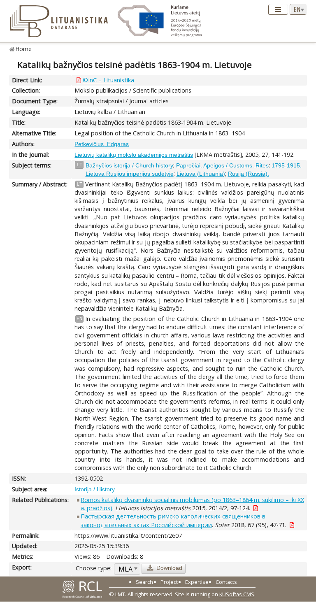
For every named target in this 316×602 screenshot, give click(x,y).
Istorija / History (94, 489)
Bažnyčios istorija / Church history (129, 165)
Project (169, 582)
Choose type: (94, 568)
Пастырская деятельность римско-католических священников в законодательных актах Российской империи (173, 520)
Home (24, 49)
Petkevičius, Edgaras (101, 144)
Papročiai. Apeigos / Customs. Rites (222, 165)
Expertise (197, 582)
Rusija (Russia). (248, 173)
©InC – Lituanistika (108, 80)
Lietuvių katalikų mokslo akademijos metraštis (133, 154)
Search (144, 582)
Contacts (226, 582)
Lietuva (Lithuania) (201, 173)
